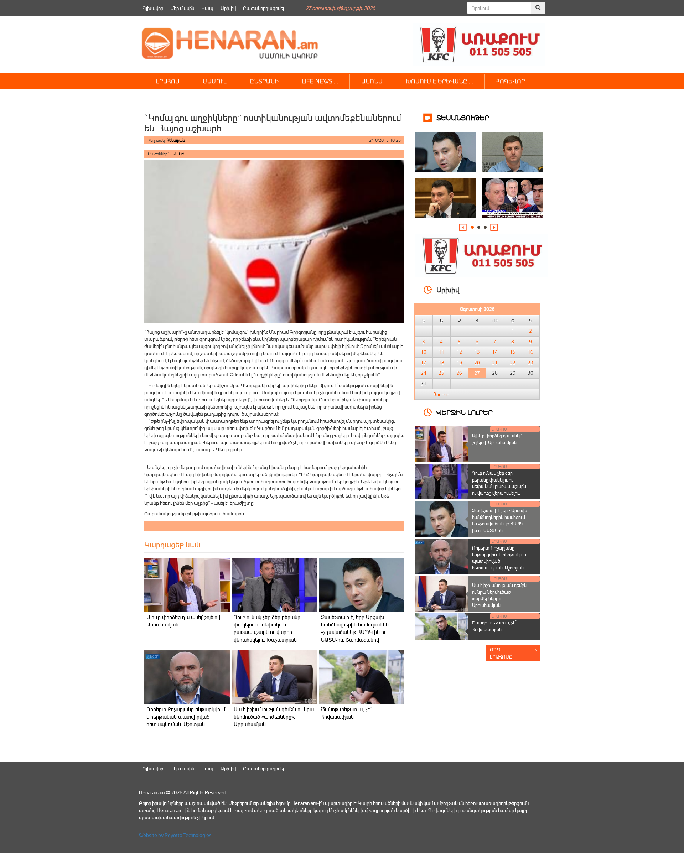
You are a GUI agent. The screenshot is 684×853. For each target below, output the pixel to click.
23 (530, 362)
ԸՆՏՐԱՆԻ (264, 81)
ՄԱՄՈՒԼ (215, 81)
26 (459, 373)
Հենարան (176, 140)
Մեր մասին (182, 8)
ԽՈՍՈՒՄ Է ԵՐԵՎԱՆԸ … (439, 81)
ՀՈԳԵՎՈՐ (510, 81)
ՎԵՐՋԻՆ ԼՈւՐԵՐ (464, 411)
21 (495, 362)
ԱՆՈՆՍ (372, 81)
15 (512, 352)
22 (512, 362)
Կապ (207, 8)
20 (477, 362)
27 (477, 373)
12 (459, 352)
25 (441, 373)
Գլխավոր (152, 8)
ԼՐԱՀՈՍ (168, 81)
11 (441, 352)
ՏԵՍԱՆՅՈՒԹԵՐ (462, 117)
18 (441, 362)
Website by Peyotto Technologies (175, 835)
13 (477, 352)
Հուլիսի (441, 394)
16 (530, 352)
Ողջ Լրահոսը (501, 653)
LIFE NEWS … (320, 81)
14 (495, 352)
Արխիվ (228, 8)
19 (459, 362)
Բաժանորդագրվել (263, 8)
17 (423, 362)
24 (423, 373)
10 (423, 352)
